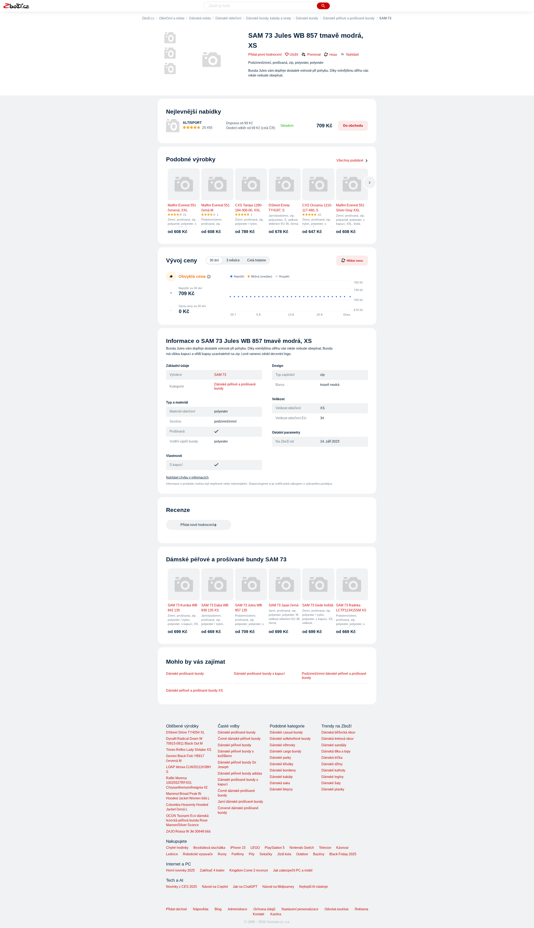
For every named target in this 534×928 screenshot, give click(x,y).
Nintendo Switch (302, 847)
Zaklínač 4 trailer (212, 870)
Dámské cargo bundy (285, 751)
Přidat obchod (176, 909)
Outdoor (302, 854)
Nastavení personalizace (300, 909)
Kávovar (342, 847)
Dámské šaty (331, 783)
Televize (325, 847)
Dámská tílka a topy (335, 751)
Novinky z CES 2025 (181, 886)
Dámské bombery (283, 770)
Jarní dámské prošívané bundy (240, 801)
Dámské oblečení (228, 18)
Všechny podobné (349, 160)
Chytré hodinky (177, 847)
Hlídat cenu (355, 260)
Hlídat (333, 54)
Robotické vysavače (198, 854)
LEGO (255, 847)
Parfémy (238, 854)
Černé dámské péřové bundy (239, 738)
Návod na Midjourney (278, 886)
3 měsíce (233, 260)
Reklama (361, 909)
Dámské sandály (333, 745)
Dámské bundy (307, 18)
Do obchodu (353, 125)
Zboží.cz (148, 18)
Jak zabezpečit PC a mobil (292, 870)
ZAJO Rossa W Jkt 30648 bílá (188, 831)
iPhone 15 (238, 847)
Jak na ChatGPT (245, 886)
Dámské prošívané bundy (185, 673)
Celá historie (256, 260)
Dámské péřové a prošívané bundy (348, 18)
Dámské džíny (332, 764)
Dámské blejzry (281, 789)
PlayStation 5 (275, 847)
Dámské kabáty (281, 777)
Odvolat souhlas (337, 909)
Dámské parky (280, 757)
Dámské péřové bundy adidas (240, 773)
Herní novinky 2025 (180, 870)
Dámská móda (200, 18)
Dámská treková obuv (337, 738)
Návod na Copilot (215, 886)
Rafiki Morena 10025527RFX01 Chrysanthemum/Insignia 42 (187, 782)
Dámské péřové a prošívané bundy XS (194, 690)
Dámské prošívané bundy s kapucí (259, 673)
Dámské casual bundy (286, 732)
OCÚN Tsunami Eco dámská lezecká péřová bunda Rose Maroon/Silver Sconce (187, 820)
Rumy (222, 854)
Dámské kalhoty (333, 770)
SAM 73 (220, 374)
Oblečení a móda (171, 18)
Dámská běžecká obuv (338, 732)
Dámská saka (280, 783)
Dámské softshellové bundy (290, 738)
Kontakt (258, 914)
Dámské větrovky (282, 745)
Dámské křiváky (281, 764)
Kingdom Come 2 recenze (248, 870)
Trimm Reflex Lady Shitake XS (188, 749)
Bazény (318, 854)
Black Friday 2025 (342, 854)
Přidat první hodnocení (265, 54)
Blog (218, 909)
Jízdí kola (284, 854)
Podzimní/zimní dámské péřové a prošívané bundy (334, 676)
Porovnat (314, 54)
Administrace (237, 909)
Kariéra (275, 914)
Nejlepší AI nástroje (313, 886)
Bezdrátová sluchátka (209, 847)
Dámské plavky (332, 789)
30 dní (214, 260)
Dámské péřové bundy (234, 745)
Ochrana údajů (264, 909)
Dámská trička (332, 757)
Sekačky (265, 854)
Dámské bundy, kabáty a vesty (268, 18)
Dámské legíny (332, 777)
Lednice (172, 854)
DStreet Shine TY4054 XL (185, 732)
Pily (251, 854)
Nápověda (200, 909)
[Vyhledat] (323, 6)
